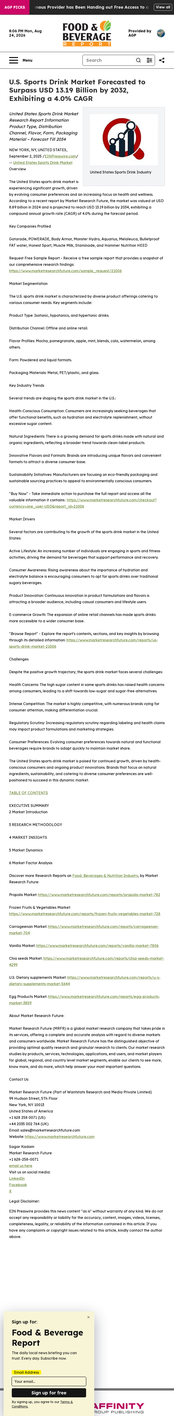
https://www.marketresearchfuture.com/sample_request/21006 (65, 271)
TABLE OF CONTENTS (28, 793)
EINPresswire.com (60, 156)
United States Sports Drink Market (42, 162)
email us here (20, 1165)
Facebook (18, 1185)
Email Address (26, 1372)
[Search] (138, 60)
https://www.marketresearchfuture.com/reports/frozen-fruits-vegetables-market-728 (84, 913)
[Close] (88, 1317)
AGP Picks (15, 7)
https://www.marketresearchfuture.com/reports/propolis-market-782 (99, 894)
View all (163, 7)
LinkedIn (17, 1178)
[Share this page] (162, 60)
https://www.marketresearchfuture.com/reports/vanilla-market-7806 (97, 945)
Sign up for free (48, 1393)
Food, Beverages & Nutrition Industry (105, 875)
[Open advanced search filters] (149, 60)
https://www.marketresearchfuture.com (59, 1136)
